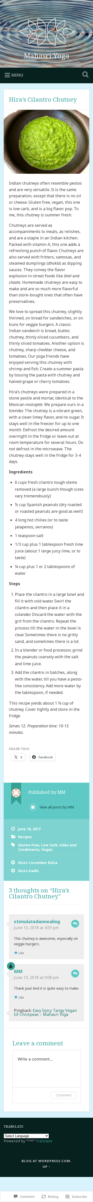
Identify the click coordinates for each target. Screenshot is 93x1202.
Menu (17, 75)
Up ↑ (47, 1166)
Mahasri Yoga (46, 55)
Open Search (84, 75)
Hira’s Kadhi (28, 870)
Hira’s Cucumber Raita (37, 862)
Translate (43, 1140)
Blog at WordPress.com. (46, 1161)
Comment (63, 1095)
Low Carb (49, 845)
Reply (75, 924)
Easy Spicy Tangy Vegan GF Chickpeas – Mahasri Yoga (45, 1012)
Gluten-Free (28, 845)
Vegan (47, 849)
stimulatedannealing (37, 921)
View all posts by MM (56, 807)
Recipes (25, 836)
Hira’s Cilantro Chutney (43, 99)
